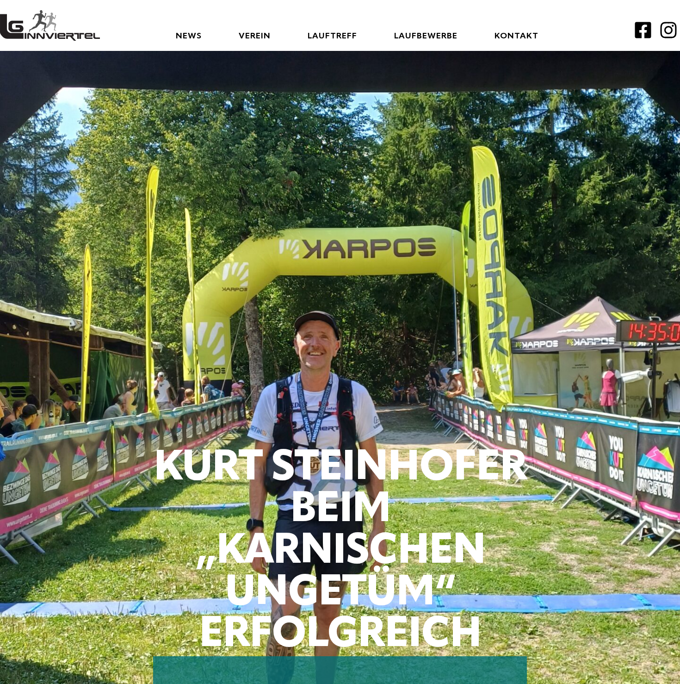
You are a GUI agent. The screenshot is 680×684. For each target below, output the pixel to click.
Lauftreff (332, 36)
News (189, 36)
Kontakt (516, 36)
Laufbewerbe (425, 36)
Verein (255, 36)
